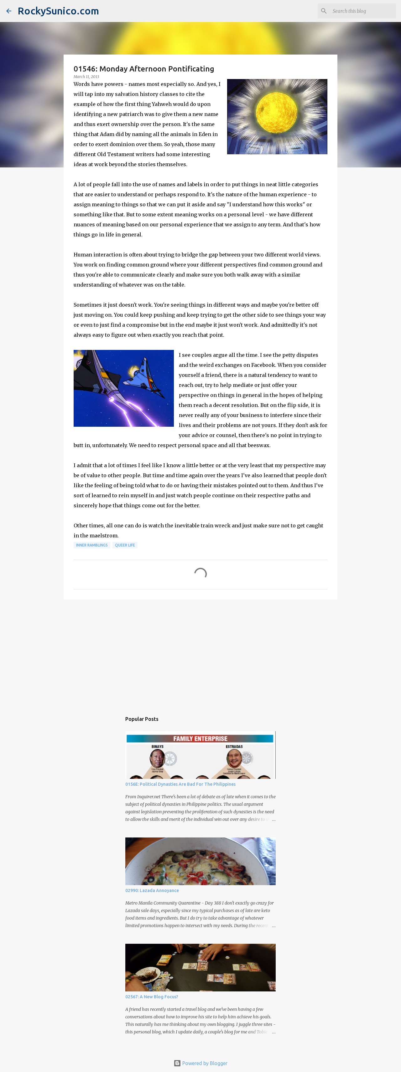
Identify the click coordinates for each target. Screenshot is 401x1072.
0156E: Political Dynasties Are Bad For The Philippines (180, 784)
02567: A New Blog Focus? (151, 996)
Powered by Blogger (204, 1063)
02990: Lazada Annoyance (152, 890)
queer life (125, 545)
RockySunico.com (58, 10)
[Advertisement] (200, 653)
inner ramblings (92, 545)
